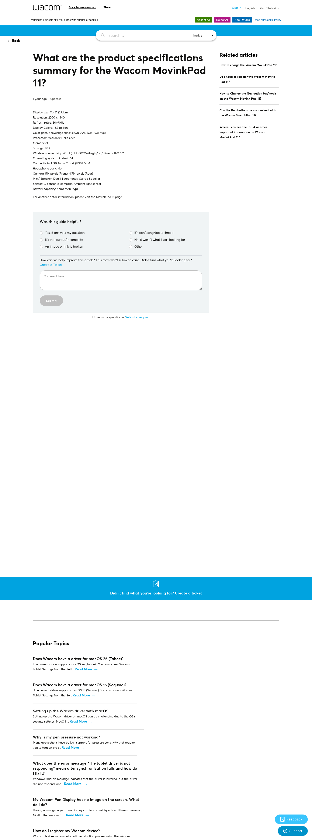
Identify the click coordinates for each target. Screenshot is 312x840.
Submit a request (137, 317)
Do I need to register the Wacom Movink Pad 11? (247, 79)
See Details (242, 19)
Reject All (222, 19)
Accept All (203, 19)
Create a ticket (188, 593)
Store (107, 7)
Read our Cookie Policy (267, 19)
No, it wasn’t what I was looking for (159, 239)
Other (138, 246)
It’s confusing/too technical (154, 232)
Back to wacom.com (82, 7)
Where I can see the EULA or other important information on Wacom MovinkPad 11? (243, 132)
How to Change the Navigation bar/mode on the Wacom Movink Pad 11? (247, 95)
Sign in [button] (236, 7)
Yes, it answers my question (65, 232)
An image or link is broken (64, 246)
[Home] (47, 7)
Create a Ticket (51, 265)
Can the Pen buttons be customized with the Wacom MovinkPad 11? (247, 112)
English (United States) (261, 8)
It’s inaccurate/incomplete (64, 239)
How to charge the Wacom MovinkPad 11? (248, 65)
